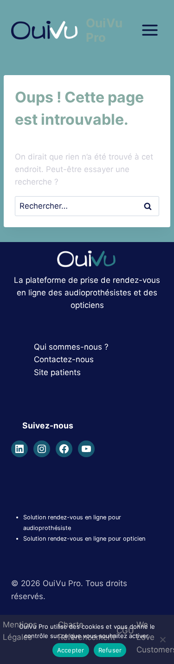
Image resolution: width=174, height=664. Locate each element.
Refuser (110, 650)
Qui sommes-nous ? (71, 346)
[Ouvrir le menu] (149, 30)
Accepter (70, 650)
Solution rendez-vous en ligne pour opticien (84, 538)
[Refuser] (162, 639)
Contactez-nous (64, 359)
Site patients (57, 372)
